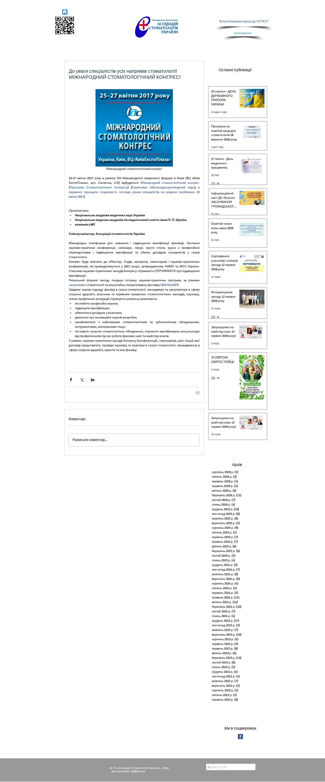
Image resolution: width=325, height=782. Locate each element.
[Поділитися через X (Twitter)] (82, 380)
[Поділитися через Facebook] (71, 380)
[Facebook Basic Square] (240, 736)
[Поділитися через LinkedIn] (92, 380)
